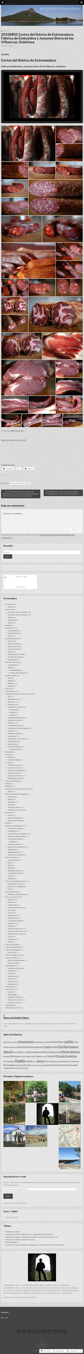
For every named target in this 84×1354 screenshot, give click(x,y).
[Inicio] (19, 1332)
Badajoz (8, 625)
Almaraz (11, 641)
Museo (28, 1056)
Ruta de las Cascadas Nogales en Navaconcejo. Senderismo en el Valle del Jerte (35, 1245)
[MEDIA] (65, 1332)
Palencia (11, 683)
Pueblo (20, 1061)
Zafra (10, 889)
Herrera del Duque (15, 839)
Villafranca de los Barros (17, 894)
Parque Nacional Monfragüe (16, 794)
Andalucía (9, 604)
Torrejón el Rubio (14, 807)
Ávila (9, 678)
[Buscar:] (42, 552)
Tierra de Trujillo (12, 897)
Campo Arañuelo (12, 639)
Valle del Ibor (20, 1068)
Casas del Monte (14, 649)
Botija (10, 791)
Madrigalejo (12, 995)
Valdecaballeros (13, 852)
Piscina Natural (9, 1061)
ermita (54, 1046)
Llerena (10, 636)
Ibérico (22, 483)
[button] (37, 115)
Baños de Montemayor (16, 960)
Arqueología (25, 1041)
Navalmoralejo (15, 670)
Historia (10, 617)
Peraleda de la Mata (15, 657)
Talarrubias (12, 849)
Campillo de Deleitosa (16, 718)
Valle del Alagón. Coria (14, 955)
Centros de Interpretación (30, 1046)
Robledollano (12, 741)
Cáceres (8, 689)
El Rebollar (12, 971)
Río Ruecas (20, 1065)
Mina (12, 1056)
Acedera (11, 992)
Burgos (10, 681)
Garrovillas (12, 952)
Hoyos (10, 865)
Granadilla (9, 752)
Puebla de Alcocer (14, 844)
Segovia (10, 686)
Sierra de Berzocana (37, 1065)
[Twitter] (4, 1318)
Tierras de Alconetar (13, 950)
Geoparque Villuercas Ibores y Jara (18, 694)
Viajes (10, 623)
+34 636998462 (42, 1347)
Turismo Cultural (51, 1065)
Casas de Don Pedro (15, 828)
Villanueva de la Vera (13, 1008)
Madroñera (12, 923)
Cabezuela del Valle (15, 968)
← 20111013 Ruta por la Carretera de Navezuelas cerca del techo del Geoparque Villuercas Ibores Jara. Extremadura (20, 494)
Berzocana (11, 702)
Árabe (26, 1068)
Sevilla (10, 607)
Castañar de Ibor (14, 720)
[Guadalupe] (29, 1332)
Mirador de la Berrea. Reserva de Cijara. (20, 1240)
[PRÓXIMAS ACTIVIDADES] (70, 1114)
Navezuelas (12, 736)
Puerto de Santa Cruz (15, 929)
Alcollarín (11, 902)
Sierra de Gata (11, 857)
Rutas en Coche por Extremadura (56, 1061)
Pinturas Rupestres (66, 1056)
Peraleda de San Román (16, 739)
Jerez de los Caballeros (16, 886)
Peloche (13, 842)
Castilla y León (11, 675)
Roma (40, 1061)
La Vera (8, 763)
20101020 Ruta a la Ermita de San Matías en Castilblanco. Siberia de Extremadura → (63, 493)
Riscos (35, 1061)
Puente (29, 1061)
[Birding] (60, 1332)
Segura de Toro (13, 963)
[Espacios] (39, 1332)
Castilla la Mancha (12, 662)
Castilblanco (12, 831)
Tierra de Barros (12, 892)
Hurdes (8, 755)
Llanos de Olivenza (12, 781)
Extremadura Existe (13, 1232)
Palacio (44, 1056)
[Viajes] (54, 1332)
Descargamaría (13, 860)
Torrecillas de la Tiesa (16, 934)
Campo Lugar (13, 905)
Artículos (9, 609)
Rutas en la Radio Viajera (16, 1017)
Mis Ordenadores (12, 1242)
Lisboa (10, 815)
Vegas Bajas (10, 1005)
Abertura (11, 900)
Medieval (75, 1051)
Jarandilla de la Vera (15, 776)
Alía (9, 697)
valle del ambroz (12, 958)
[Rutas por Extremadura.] (42, 15)
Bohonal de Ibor (13, 646)
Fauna (20, 1052)
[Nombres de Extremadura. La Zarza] (48, 1114)
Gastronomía (14, 483)
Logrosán (11, 731)
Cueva (47, 1046)
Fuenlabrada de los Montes (18, 834)
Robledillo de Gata (14, 871)
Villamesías (12, 939)
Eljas (9, 863)
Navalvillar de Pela (14, 997)
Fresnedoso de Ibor (15, 725)
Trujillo (10, 937)
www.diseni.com (17, 431)
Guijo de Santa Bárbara (16, 770)
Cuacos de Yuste (14, 768)
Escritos (63, 1046)
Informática (12, 620)
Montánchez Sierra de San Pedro (18, 789)
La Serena (9, 757)
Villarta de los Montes (16, 855)
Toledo (10, 668)
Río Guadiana (9, 1065)
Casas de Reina (13, 631)
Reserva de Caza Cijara (16, 847)
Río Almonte (75, 1061)
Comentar (75, 529)
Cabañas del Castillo (15, 707)
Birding (60, 1041)
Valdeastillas (12, 984)
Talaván (10, 805)
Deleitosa (6, 31)
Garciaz (10, 913)
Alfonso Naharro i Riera (10, 1042)
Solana (12, 715)
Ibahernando (12, 918)
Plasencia (11, 979)
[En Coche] (49, 1332)
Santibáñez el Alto (14, 873)
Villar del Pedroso (14, 747)
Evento (15, 1052)
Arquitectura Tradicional (43, 1042)
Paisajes (38, 1056)
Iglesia (65, 1052)
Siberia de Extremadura (14, 826)
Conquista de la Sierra (16, 908)
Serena (8, 823)
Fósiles (29, 1052)
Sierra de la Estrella (15, 820)
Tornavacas (12, 981)
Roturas (13, 712)
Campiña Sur (10, 628)
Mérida (8, 784)
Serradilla (11, 802)
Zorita (10, 942)
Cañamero (11, 704)
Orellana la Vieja (14, 1003)
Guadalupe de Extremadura (18, 728)
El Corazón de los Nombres (18, 612)
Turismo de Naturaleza (68, 1065)
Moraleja (11, 868)
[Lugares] (34, 1332)
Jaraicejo (11, 797)
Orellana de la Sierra (15, 1000)
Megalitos (6, 1056)
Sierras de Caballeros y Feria (16, 881)
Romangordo (12, 660)
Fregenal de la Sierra (15, 884)
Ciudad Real (12, 665)
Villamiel (11, 879)
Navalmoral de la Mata (16, 654)
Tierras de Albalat (12, 944)
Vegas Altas (10, 989)
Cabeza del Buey (14, 760)
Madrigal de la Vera (15, 778)
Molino (24, 1056)
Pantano (51, 1056)
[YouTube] (7, 1318)
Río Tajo (28, 1065)
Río (70, 1061)
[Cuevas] (44, 1332)
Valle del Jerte (11, 966)
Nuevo (8, 1196)
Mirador (18, 1056)
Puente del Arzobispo (18, 673)
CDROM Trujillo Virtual (10, 1047)
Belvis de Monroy (14, 644)
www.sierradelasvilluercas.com (13, 440)
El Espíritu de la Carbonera (17, 615)
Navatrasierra (15, 749)
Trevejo (10, 876)
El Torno (11, 973)
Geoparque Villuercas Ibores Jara (46, 1052)
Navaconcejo (12, 976)
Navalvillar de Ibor (14, 733)
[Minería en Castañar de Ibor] (70, 1136)
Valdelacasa (12, 744)
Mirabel (10, 799)
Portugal (9, 813)
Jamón (28, 483)
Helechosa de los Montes (17, 836)
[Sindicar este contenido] (42, 1015)
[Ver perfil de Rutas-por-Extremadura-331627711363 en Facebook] (2, 1318)
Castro (76, 1042)
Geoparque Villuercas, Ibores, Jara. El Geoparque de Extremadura (29, 1234)
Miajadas (11, 926)
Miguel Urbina (8, 46)
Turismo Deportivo (9, 1068)
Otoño (33, 1056)
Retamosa (13, 710)
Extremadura (10, 691)
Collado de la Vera (14, 765)
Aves (54, 1041)
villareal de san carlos (16, 810)
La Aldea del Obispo (15, 921)
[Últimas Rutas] (24, 1332)
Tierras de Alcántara (13, 947)
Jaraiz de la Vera (14, 773)
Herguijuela (12, 915)
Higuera (11, 652)
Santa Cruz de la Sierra (16, 931)
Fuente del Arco (13, 633)
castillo (68, 1041)
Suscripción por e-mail (14, 1176)
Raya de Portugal (14, 818)
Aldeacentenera (13, 699)
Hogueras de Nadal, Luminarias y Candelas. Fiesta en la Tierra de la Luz (32, 1237)
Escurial (11, 910)
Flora (24, 1052)
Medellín (9, 786)
